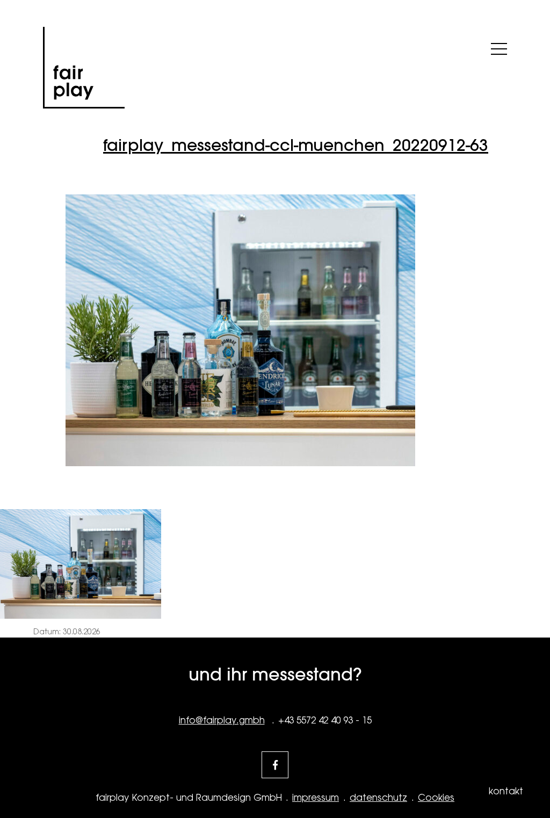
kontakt (506, 791)
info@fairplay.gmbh (222, 720)
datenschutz (378, 797)
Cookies (436, 797)
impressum (315, 797)
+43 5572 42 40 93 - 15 (325, 720)
